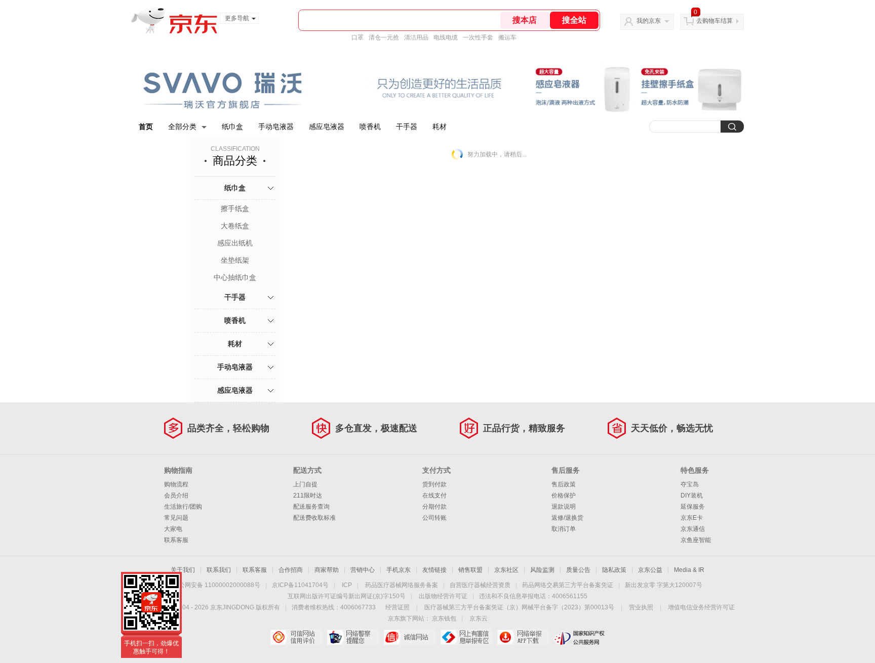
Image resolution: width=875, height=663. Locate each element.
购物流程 (176, 484)
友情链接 (434, 569)
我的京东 (649, 20)
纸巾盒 (232, 126)
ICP (347, 585)
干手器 (406, 126)
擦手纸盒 (235, 208)
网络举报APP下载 (523, 637)
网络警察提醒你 (353, 637)
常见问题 (176, 517)
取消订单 (563, 528)
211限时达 (307, 495)
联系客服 (176, 540)
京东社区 (506, 569)
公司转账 (434, 517)
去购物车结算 (714, 20)
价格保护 (563, 495)
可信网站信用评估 (296, 637)
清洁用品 (416, 37)
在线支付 (434, 495)
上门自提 (305, 484)
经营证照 (397, 607)
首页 (146, 126)
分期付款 (434, 506)
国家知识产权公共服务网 (579, 637)
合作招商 (291, 569)
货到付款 (434, 484)
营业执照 (641, 607)
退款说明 (563, 506)
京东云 (478, 618)
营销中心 (362, 569)
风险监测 (542, 569)
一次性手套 (478, 37)
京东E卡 (692, 517)
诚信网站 (409, 637)
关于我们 (183, 569)
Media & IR (689, 569)
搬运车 (507, 37)
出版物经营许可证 (443, 596)
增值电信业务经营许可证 (701, 607)
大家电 (173, 528)
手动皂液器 (276, 126)
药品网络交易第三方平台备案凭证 (567, 585)
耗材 (439, 126)
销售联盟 (470, 569)
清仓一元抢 (384, 37)
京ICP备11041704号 (300, 585)
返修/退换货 (567, 517)
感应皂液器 (326, 126)
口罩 (357, 37)
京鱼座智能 (696, 540)
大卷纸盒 (235, 226)
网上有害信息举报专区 (466, 637)
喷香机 (370, 126)
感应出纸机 (235, 243)
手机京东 (398, 569)
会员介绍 (176, 495)
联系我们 (219, 569)
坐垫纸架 (235, 260)
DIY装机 (692, 495)
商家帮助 (326, 569)
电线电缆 (445, 37)
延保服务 (693, 506)
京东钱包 (444, 618)
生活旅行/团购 (183, 506)
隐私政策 (614, 569)
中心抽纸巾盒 (235, 277)
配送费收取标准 (314, 517)
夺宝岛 (690, 484)
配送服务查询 (311, 506)
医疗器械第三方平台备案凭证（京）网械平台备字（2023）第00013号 (519, 607)
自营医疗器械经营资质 (480, 585)
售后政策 (563, 484)
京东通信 (693, 528)
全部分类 (182, 126)
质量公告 (578, 569)
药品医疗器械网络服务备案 (401, 585)
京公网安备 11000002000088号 (216, 585)
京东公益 (650, 569)
